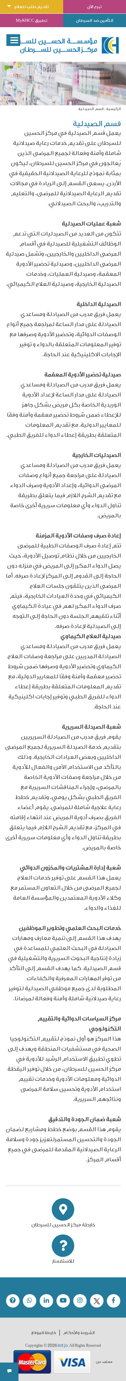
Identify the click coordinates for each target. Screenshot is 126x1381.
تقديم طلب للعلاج (31, 6)
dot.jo (62, 1345)
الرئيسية (113, 109)
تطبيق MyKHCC (31, 20)
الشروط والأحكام (79, 1332)
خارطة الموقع (43, 1332)
